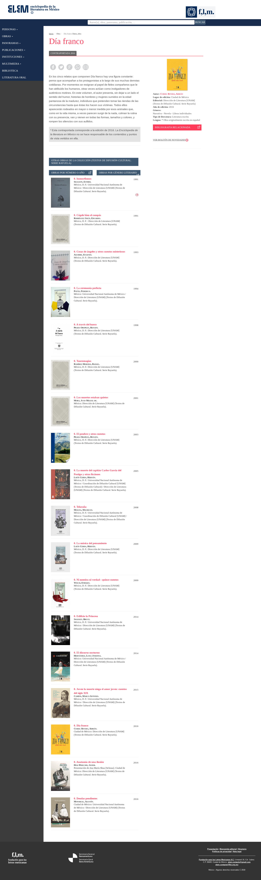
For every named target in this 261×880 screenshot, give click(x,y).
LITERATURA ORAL (14, 77)
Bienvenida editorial (228, 849)
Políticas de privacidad (222, 851)
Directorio (242, 849)
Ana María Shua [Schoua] (101, 768)
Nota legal (237, 851)
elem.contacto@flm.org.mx (226, 865)
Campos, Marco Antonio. (86, 696)
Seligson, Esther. (82, 182)
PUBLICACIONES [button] (13, 49)
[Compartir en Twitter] (61, 67)
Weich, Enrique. (82, 583)
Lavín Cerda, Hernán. (85, 477)
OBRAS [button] (7, 36)
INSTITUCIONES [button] (12, 56)
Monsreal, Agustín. (84, 801)
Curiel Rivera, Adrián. (85, 728)
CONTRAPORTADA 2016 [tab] (63, 53)
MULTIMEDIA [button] (11, 63)
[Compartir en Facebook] (53, 67)
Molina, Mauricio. (83, 510)
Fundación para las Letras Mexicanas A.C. (216, 860)
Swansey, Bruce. (82, 619)
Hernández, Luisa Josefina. (87, 655)
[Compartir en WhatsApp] (77, 67)
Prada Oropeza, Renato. (86, 327)
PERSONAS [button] (9, 29)
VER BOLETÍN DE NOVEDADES (169, 140)
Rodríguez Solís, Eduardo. (87, 218)
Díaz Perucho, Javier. (85, 765)
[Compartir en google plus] (69, 67)
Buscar (200, 22)
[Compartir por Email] (86, 67)
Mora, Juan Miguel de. (85, 400)
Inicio (51, 34)
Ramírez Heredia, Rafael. (87, 364)
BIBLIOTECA (10, 70)
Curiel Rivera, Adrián (171, 94)
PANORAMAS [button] (10, 42)
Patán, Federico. (82, 291)
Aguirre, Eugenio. (83, 254)
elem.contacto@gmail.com (239, 862)
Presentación (212, 849)
